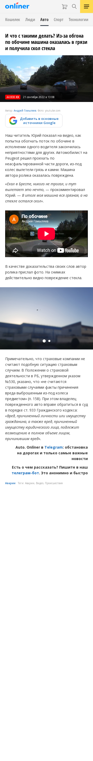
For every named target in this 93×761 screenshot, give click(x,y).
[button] (44, 340)
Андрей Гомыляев (25, 110)
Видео (39, 483)
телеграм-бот (25, 472)
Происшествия (54, 483)
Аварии (10, 483)
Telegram (53, 447)
